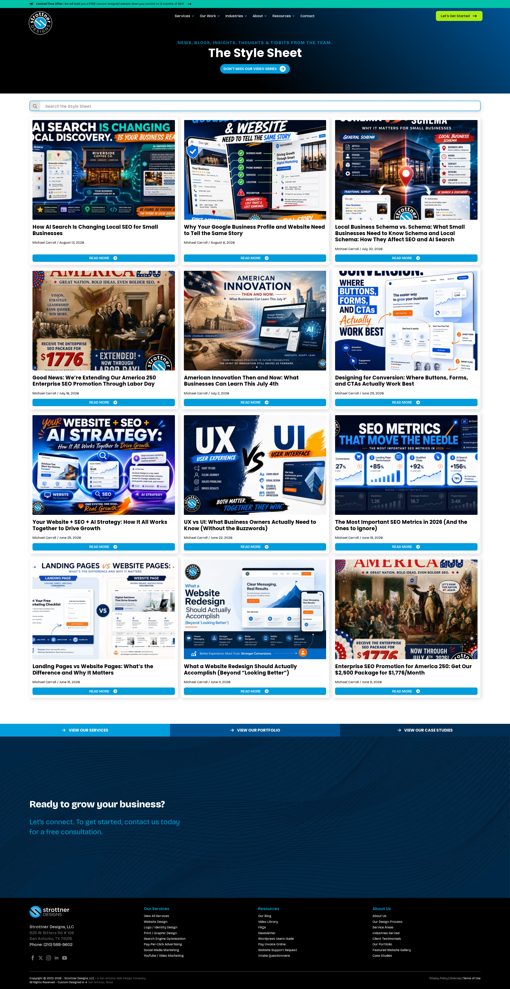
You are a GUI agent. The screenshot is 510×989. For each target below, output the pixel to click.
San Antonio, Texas (100, 982)
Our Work (208, 16)
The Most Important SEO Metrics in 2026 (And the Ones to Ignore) (401, 525)
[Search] (35, 106)
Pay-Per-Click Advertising (163, 944)
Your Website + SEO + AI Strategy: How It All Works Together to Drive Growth (99, 525)
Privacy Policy (439, 978)
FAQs (262, 927)
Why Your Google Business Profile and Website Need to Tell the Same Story (254, 230)
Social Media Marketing (161, 950)
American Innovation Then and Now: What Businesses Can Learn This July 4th (241, 380)
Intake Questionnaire (274, 955)
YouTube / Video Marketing (164, 955)
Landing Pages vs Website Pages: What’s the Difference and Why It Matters (92, 669)
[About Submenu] (266, 16)
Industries (234, 16)
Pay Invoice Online (272, 944)
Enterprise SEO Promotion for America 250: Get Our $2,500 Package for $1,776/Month (403, 669)
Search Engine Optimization (164, 939)
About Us (379, 916)
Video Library (268, 922)
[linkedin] (56, 958)
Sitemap (455, 978)
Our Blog (264, 916)
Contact (307, 16)
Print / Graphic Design (160, 933)
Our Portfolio (382, 944)
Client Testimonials (387, 939)
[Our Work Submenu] (219, 16)
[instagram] (48, 958)
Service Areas (383, 927)
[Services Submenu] (193, 16)
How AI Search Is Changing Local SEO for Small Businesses (95, 230)
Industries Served (386, 933)
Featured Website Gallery (392, 950)
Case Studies (382, 955)
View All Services (156, 916)
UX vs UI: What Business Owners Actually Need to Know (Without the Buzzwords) (250, 525)
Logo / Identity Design (160, 927)
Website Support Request (277, 950)
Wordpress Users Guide (276, 939)
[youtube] (64, 958)
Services (182, 16)
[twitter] (40, 958)
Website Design (155, 922)
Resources (282, 16)
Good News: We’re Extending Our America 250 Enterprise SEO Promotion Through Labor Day (94, 380)
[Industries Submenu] (246, 16)
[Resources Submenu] (294, 16)
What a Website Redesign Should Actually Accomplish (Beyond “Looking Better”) (240, 669)
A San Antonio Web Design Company (121, 978)
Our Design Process (387, 922)
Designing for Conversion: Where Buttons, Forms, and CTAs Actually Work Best (401, 380)
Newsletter (267, 933)
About (258, 16)
